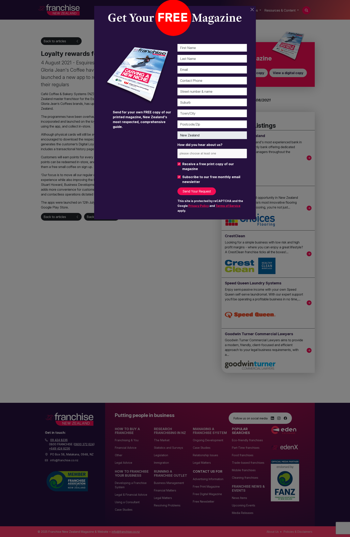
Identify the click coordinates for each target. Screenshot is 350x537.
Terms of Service (228, 205)
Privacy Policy (198, 205)
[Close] (252, 9)
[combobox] (212, 153)
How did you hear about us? (199, 145)
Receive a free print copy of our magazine (208, 166)
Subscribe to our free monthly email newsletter (211, 179)
